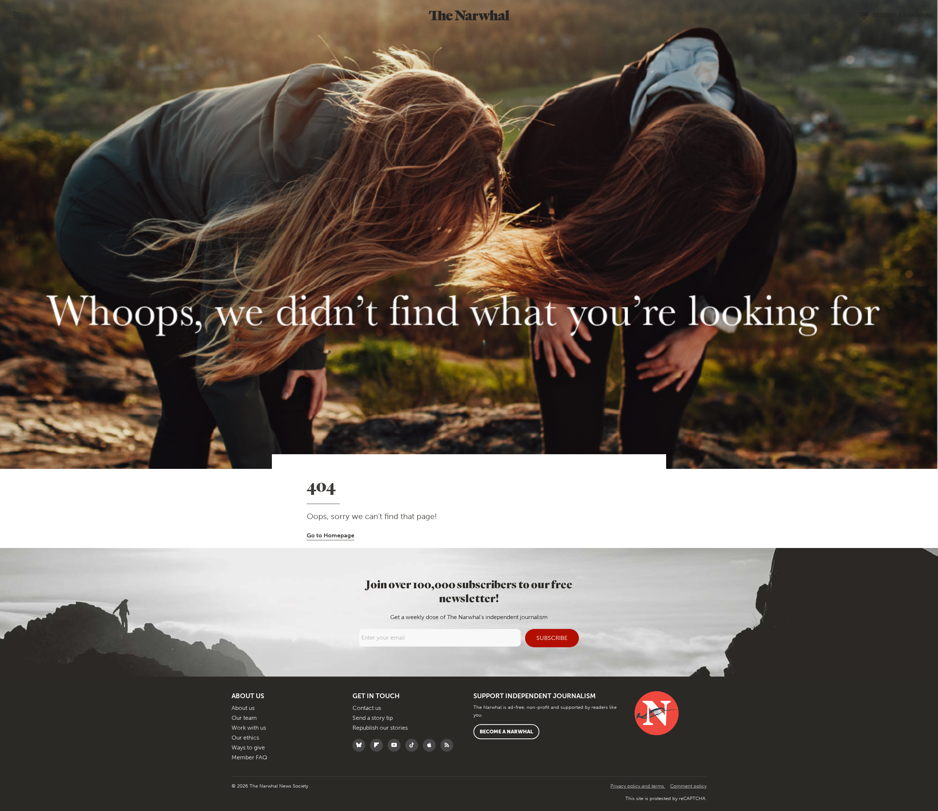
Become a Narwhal (506, 732)
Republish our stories (380, 727)
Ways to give (248, 747)
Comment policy (688, 786)
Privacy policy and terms (637, 786)
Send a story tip (372, 717)
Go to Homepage (330, 535)
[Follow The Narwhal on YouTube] (396, 745)
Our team (244, 717)
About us (243, 707)
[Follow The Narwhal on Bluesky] (360, 745)
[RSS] (448, 745)
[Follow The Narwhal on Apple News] (431, 745)
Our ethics (245, 737)
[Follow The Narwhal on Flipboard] (378, 745)
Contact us (366, 707)
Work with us (249, 727)
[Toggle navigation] (17, 15)
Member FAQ (249, 757)
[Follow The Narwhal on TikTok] (413, 745)
